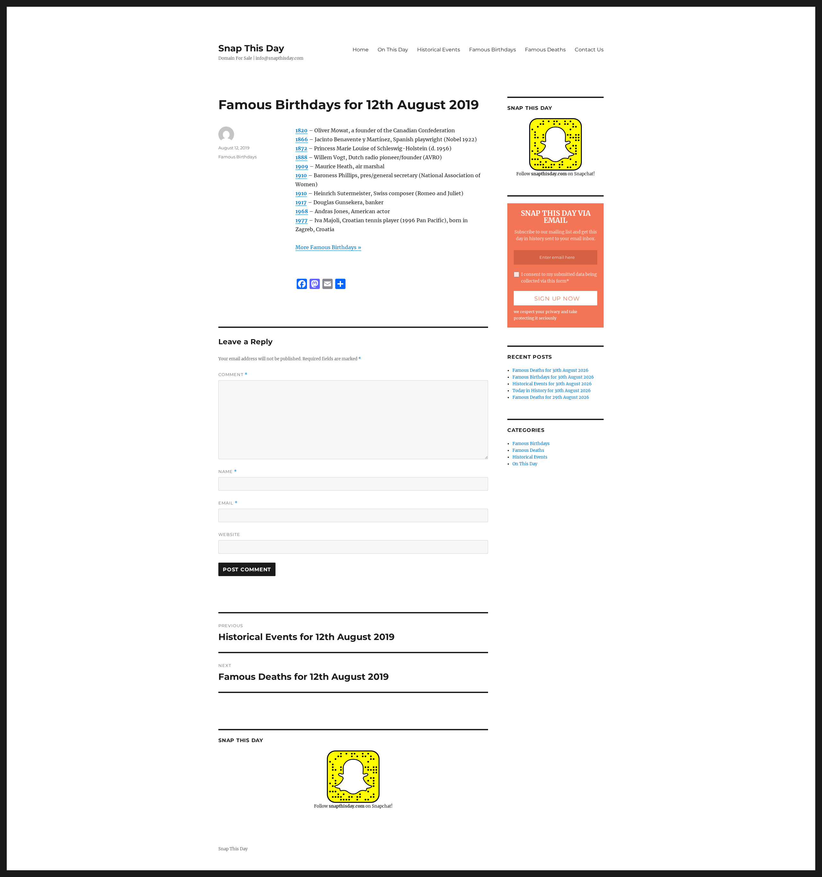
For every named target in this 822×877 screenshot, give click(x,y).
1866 (301, 139)
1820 (301, 130)
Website (229, 534)
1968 (301, 211)
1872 (301, 148)
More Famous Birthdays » (328, 247)
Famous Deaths (545, 50)
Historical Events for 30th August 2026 (552, 384)
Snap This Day (251, 48)
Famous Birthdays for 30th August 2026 (553, 377)
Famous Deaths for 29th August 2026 (550, 397)
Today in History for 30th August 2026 (551, 390)
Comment (233, 374)
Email (228, 503)
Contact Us (589, 50)
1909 (301, 166)
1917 (301, 202)
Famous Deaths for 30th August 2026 (550, 370)
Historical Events (438, 50)
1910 (301, 175)
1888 (301, 157)
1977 (301, 220)
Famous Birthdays (492, 50)
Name (227, 471)
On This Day (393, 50)
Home (361, 50)
